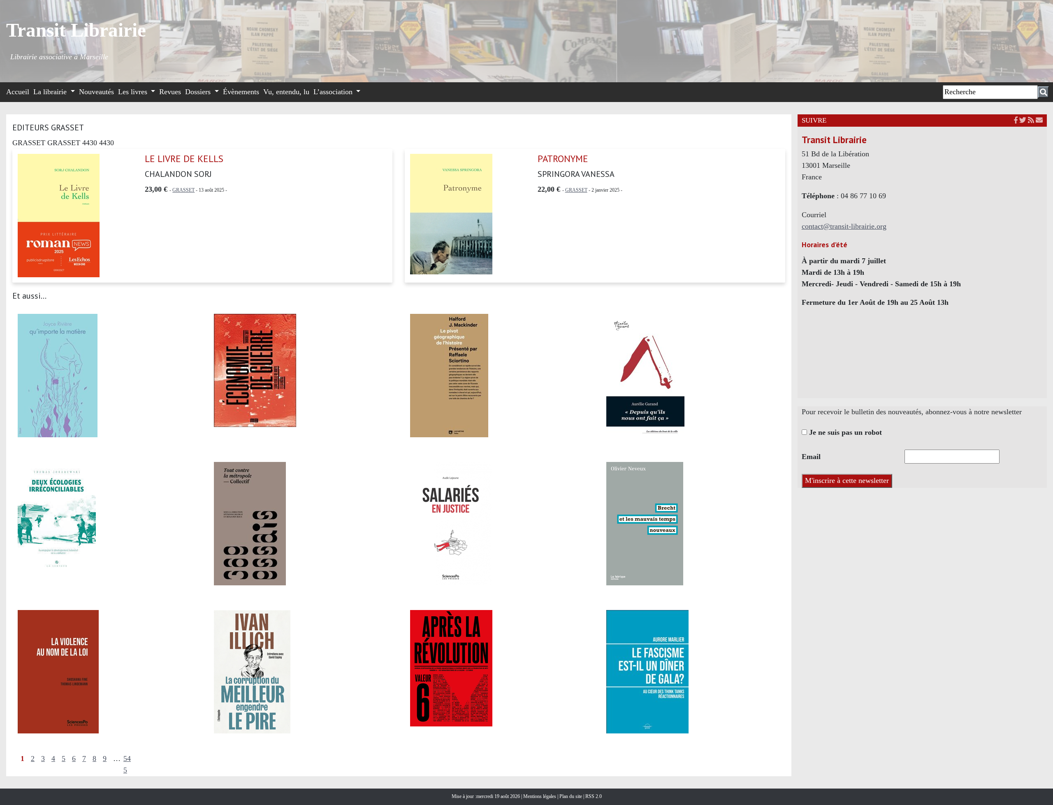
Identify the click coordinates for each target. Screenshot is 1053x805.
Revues (170, 92)
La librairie (51, 92)
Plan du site (571, 796)
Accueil (17, 92)
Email (811, 456)
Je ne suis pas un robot (844, 432)
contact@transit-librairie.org (844, 226)
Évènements (241, 92)
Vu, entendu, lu (286, 92)
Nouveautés (96, 92)
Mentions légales (540, 796)
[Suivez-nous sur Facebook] (1016, 120)
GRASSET (183, 190)
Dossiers (199, 92)
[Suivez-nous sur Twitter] (1022, 120)
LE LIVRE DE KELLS (184, 159)
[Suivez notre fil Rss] (1031, 120)
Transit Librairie (76, 30)
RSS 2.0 (593, 796)
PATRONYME (563, 159)
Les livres (133, 92)
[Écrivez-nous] (1039, 120)
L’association (334, 92)
